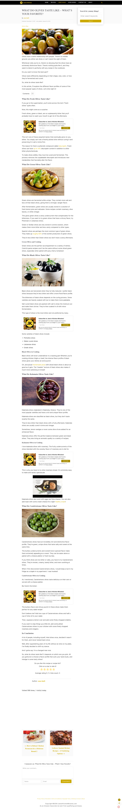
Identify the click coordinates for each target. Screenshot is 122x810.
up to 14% (37, 148)
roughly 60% (37, 234)
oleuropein (62, 146)
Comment (66, 781)
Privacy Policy (40, 798)
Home (23, 26)
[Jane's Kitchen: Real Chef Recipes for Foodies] (28, 2)
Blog (27, 26)
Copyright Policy (66, 798)
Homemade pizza (39, 365)
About (83, 798)
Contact (79, 798)
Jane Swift (26, 18)
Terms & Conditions (56, 798)
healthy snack (60, 502)
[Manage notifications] (119, 807)
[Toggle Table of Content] (31, 93)
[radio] (41, 669)
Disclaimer (48, 798)
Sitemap (74, 798)
